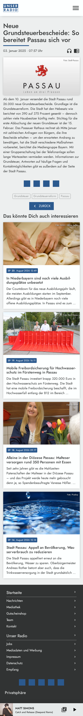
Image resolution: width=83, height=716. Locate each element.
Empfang (12, 669)
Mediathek (13, 607)
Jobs (9, 644)
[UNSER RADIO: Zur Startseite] (36, 8)
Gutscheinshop (16, 613)
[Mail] (22, 682)
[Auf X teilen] (36, 183)
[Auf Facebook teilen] (27, 183)
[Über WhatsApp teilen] (46, 183)
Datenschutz (14, 663)
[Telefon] (51, 682)
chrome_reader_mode (76, 51)
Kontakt (11, 626)
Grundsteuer (21, 196)
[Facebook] (32, 682)
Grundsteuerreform (44, 196)
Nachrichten (14, 600)
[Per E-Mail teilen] (56, 183)
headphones (69, 51)
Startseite (14, 593)
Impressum (13, 656)
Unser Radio (16, 636)
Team (9, 620)
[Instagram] (41, 682)
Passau (65, 196)
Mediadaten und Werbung (24, 650)
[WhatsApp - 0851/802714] (61, 682)
